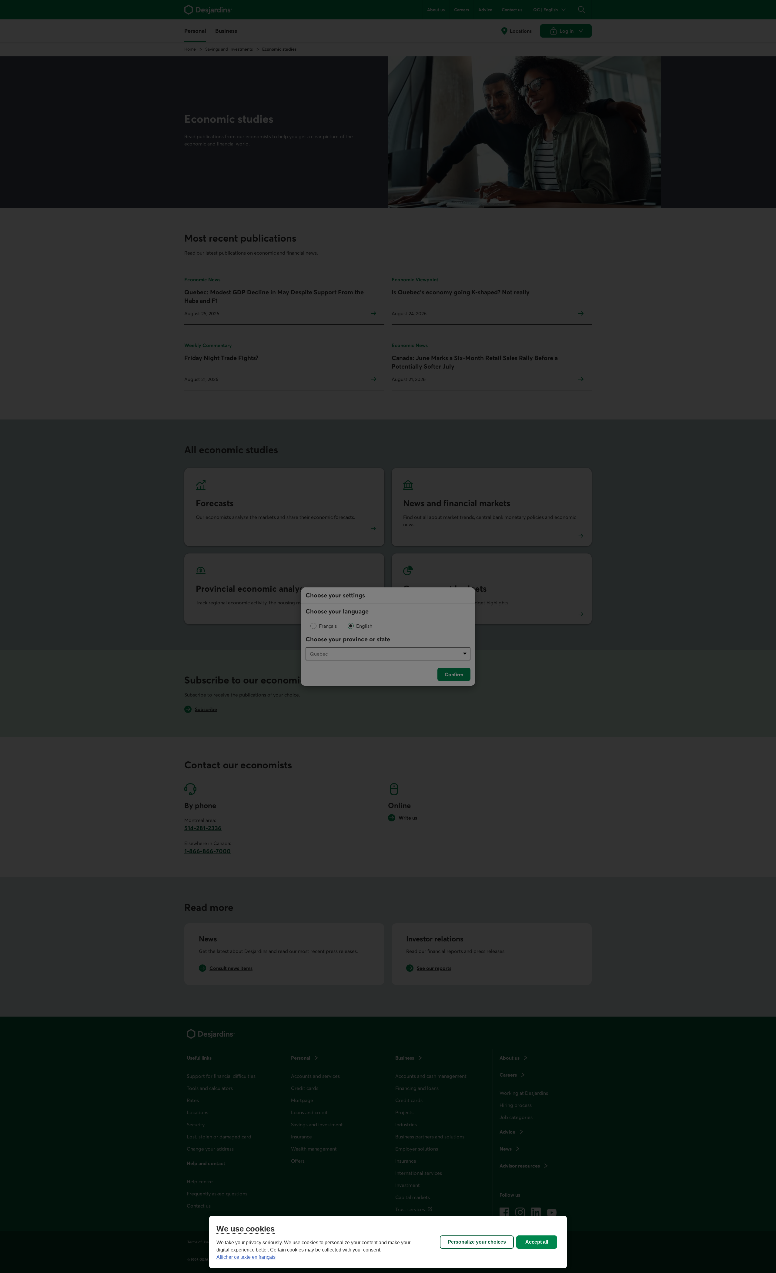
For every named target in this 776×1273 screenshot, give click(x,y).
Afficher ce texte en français (246, 1257)
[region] (388, 1242)
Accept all (536, 1242)
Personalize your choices (477, 1242)
